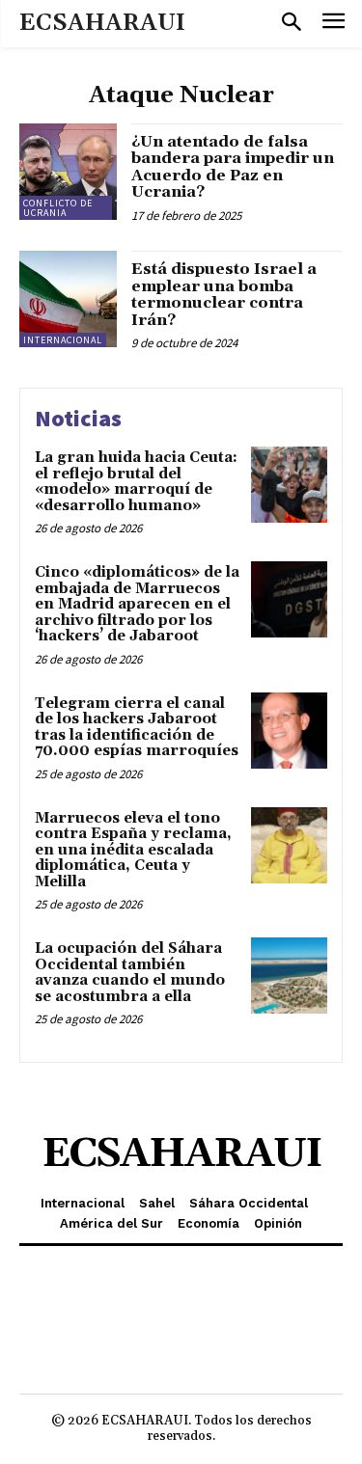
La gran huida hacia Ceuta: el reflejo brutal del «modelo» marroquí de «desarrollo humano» (136, 481)
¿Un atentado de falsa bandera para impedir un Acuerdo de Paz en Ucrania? (232, 167)
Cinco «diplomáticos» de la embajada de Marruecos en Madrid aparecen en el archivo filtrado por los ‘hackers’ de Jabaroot (137, 604)
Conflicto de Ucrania (58, 208)
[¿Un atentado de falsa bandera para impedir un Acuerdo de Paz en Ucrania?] (68, 172)
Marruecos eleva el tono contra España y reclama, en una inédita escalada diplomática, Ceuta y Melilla (133, 850)
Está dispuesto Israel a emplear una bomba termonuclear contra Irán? (224, 294)
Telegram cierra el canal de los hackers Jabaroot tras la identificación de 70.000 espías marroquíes (136, 727)
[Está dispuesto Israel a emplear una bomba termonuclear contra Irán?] (68, 299)
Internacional (62, 340)
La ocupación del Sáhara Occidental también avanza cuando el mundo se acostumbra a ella (130, 972)
